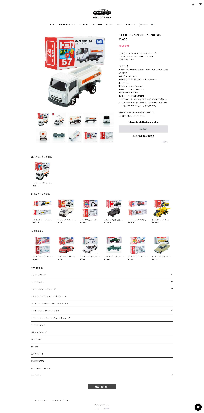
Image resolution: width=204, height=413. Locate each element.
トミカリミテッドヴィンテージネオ (45, 311)
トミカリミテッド (38, 325)
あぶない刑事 (36, 339)
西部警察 (34, 347)
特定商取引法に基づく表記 (61, 400)
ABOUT (109, 25)
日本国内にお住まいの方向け (143, 136)
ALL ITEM (83, 25)
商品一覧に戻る (102, 387)
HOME (52, 25)
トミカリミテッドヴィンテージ (43, 289)
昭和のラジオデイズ (39, 332)
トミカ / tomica (37, 282)
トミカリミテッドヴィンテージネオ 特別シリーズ (50, 318)
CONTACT (130, 25)
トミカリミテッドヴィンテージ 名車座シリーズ (49, 304)
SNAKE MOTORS (37, 361)
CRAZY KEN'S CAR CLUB (41, 368)
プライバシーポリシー (40, 400)
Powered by (99, 409)
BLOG (119, 25)
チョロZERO (36, 375)
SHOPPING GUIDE (67, 25)
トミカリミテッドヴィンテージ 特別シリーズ (49, 296)
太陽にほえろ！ (37, 354)
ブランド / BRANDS (38, 275)
